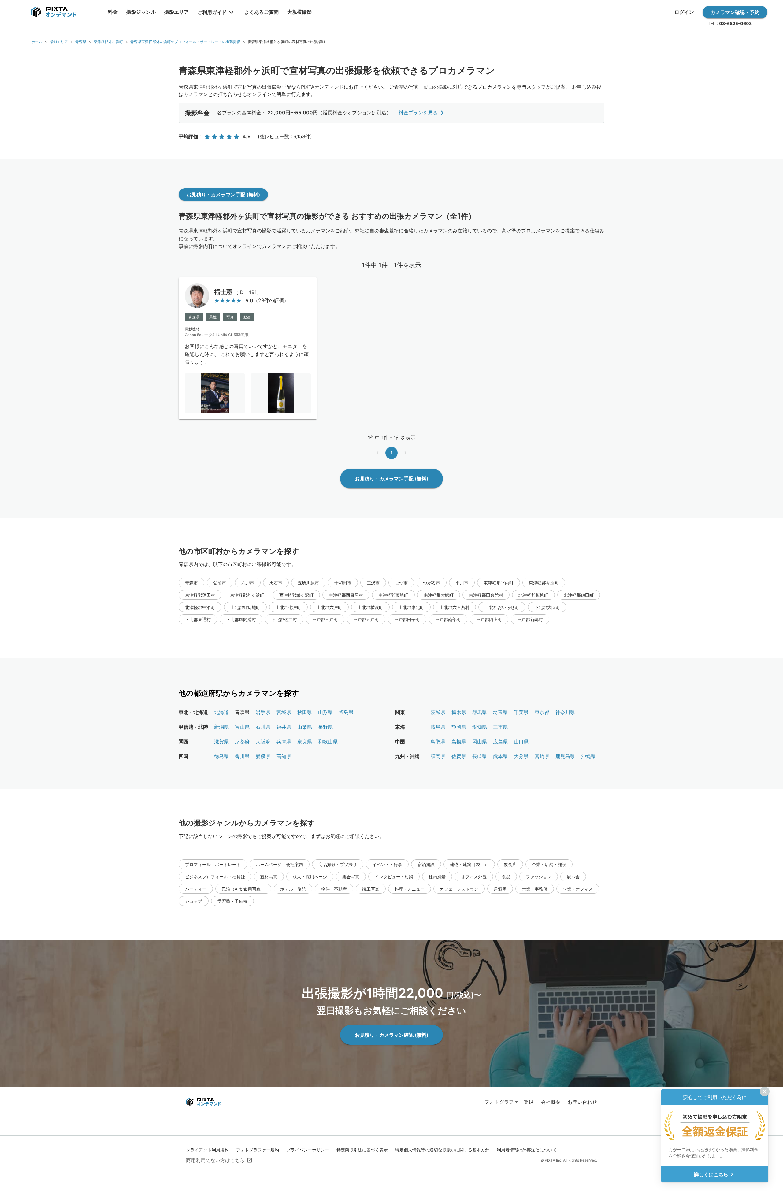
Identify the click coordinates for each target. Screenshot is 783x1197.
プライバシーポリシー (307, 1149)
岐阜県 (438, 727)
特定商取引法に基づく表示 (362, 1149)
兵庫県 (283, 742)
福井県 (283, 727)
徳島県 (221, 756)
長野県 (325, 727)
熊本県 (500, 756)
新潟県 (221, 727)
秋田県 (304, 712)
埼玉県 (500, 712)
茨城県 (438, 712)
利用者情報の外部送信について (527, 1149)
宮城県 (283, 712)
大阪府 (263, 742)
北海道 (221, 712)
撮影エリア (59, 41)
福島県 (346, 712)
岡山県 (479, 742)
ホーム (36, 41)
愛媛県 (263, 756)
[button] (191, 582)
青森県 (80, 41)
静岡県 (458, 727)
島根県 (458, 742)
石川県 (263, 727)
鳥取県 (438, 742)
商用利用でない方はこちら (215, 1160)
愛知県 (479, 727)
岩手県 (263, 712)
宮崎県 (542, 756)
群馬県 (479, 712)
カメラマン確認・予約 (735, 12)
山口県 (521, 742)
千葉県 (521, 712)
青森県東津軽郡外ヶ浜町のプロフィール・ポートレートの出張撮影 (185, 41)
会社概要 (550, 1102)
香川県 (242, 756)
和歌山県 (328, 742)
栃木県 (458, 712)
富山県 (242, 727)
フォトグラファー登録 (508, 1102)
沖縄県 (588, 756)
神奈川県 (565, 712)
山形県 (325, 712)
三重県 (500, 727)
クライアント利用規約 (207, 1149)
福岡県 (438, 756)
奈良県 (304, 742)
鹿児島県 (565, 756)
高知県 (283, 756)
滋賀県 (221, 742)
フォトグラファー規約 (257, 1149)
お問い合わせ (582, 1102)
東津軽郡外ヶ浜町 (108, 41)
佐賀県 (458, 756)
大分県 (521, 756)
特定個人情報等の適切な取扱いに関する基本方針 (442, 1149)
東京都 (542, 712)
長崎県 (479, 756)
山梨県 (304, 727)
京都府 (242, 742)
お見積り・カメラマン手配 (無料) (223, 194)
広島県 (500, 742)
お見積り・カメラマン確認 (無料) (391, 1035)
